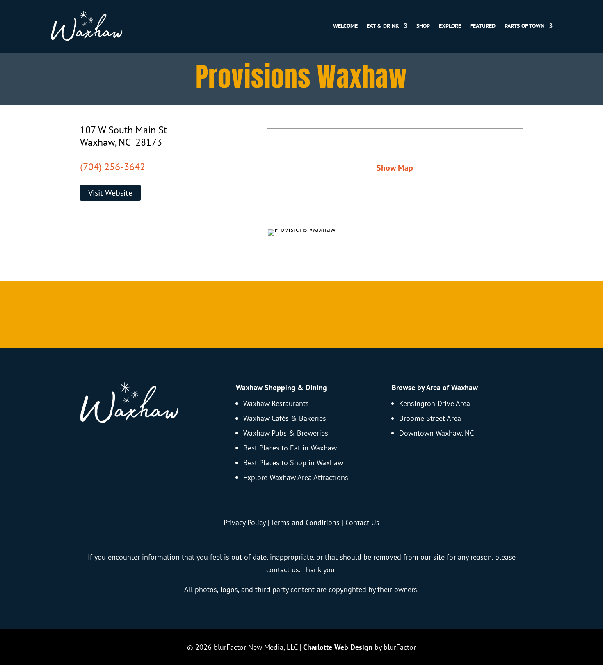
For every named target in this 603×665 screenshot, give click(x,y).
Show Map (395, 167)
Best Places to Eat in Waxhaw (290, 447)
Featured (483, 26)
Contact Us (362, 522)
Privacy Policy (244, 522)
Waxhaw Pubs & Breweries (285, 433)
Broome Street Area (430, 418)
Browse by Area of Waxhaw (435, 387)
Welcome (345, 26)
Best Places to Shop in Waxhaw (293, 462)
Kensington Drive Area (434, 403)
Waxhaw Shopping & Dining (281, 387)
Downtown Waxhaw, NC (436, 433)
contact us (282, 569)
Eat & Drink (383, 26)
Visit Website (110, 192)
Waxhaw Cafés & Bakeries (284, 418)
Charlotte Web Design (337, 647)
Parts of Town (524, 26)
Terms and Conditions (305, 522)
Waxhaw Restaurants (276, 403)
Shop (423, 26)
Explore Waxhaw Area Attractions (295, 477)
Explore (450, 26)
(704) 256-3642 (112, 166)
